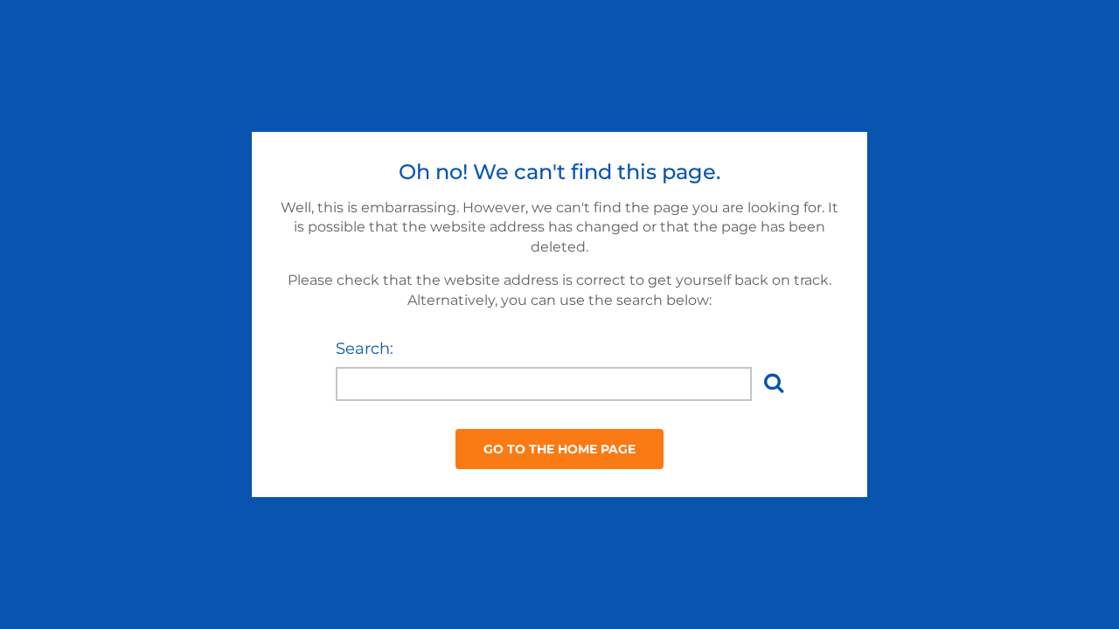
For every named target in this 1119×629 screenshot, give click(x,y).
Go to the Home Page (559, 449)
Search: (364, 348)
